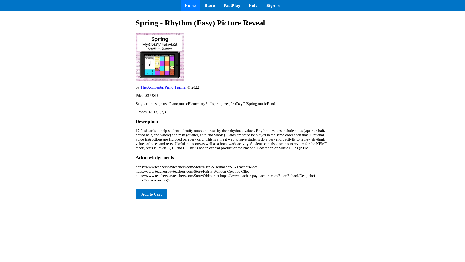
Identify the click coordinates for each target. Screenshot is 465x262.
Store (210, 5)
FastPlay (232, 5)
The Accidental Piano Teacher (163, 87)
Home (190, 5)
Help (253, 5)
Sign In (273, 5)
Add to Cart (151, 194)
